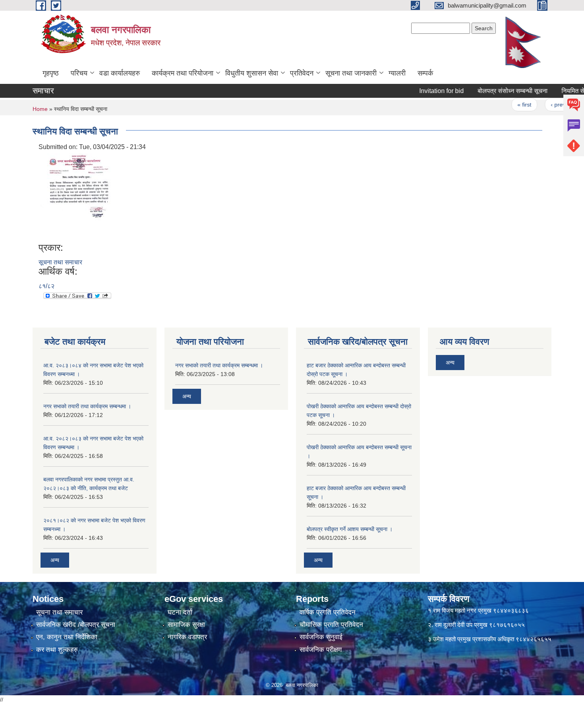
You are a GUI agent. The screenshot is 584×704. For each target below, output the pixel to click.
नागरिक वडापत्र (187, 637)
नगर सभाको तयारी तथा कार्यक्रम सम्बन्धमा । (87, 406)
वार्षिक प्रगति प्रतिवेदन (328, 612)
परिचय (79, 73)
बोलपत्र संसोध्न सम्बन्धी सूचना (501, 90)
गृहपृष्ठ (51, 73)
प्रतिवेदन (301, 73)
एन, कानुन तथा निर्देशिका (66, 637)
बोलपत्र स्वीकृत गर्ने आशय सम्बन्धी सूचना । (350, 529)
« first (512, 104)
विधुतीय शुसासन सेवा (251, 73)
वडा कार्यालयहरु (119, 73)
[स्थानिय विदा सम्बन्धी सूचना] (77, 196)
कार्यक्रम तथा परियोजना (182, 73)
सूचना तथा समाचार (60, 262)
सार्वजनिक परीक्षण (321, 650)
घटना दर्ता (180, 612)
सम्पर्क (425, 73)
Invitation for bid (429, 90)
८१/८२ (46, 286)
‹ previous (551, 104)
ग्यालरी (397, 73)
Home (40, 109)
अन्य (54, 560)
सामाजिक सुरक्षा (186, 624)
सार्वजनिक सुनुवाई (321, 637)
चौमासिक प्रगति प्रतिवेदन (331, 624)
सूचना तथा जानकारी (351, 73)
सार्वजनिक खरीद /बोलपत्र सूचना (75, 624)
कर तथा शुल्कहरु (57, 650)
